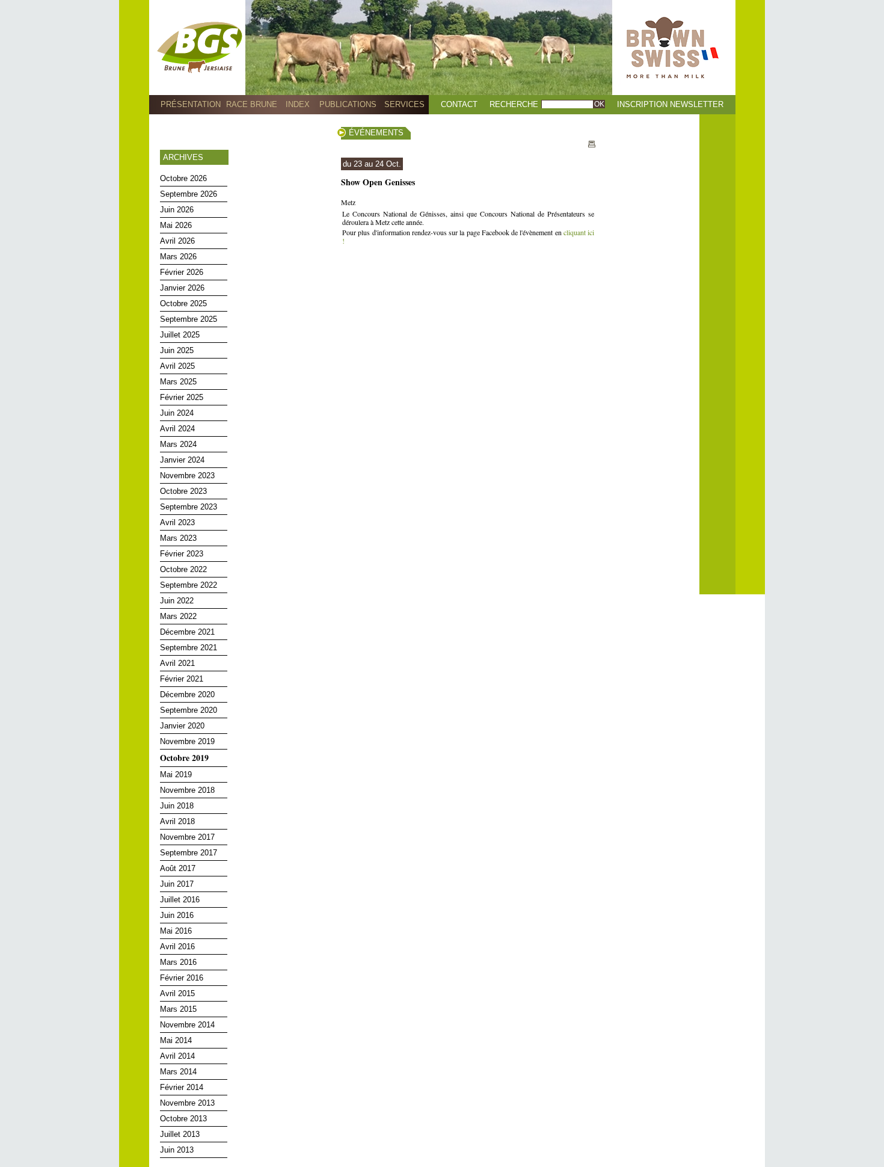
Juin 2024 (177, 412)
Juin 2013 (177, 1149)
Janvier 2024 (182, 459)
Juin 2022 (177, 600)
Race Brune (251, 104)
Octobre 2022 (183, 569)
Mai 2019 (176, 774)
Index (298, 104)
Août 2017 (177, 868)
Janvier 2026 (182, 287)
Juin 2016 (177, 915)
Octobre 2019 (184, 757)
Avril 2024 (177, 428)
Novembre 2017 (187, 837)
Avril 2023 (177, 522)
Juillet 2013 (180, 1134)
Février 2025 (181, 397)
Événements (376, 132)
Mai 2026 (176, 225)
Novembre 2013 (187, 1102)
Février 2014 (181, 1087)
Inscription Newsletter (670, 104)
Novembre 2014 (187, 1024)
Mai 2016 (176, 930)
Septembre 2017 (188, 852)
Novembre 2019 (187, 741)
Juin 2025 (177, 350)
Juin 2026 (177, 209)
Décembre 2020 (187, 694)
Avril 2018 (177, 821)
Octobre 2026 (183, 178)
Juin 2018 (177, 805)
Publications (347, 104)
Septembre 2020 (188, 710)
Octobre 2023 (183, 491)
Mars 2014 (178, 1071)
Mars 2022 (178, 616)
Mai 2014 (176, 1040)
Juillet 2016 (180, 899)
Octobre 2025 (183, 303)
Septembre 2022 (188, 585)
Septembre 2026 (188, 194)
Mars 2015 (178, 1009)
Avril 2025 (177, 366)
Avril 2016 (177, 946)
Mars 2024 (178, 444)
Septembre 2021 (188, 647)
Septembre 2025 (188, 319)
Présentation (191, 104)
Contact (459, 104)
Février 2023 (181, 553)
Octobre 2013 (183, 1118)
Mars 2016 (178, 962)
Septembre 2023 (188, 506)
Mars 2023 (178, 538)
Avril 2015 (177, 993)
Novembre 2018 (187, 790)
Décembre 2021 (187, 631)
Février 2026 (181, 272)
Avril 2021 (177, 663)
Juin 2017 (177, 883)
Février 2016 (181, 977)
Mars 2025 (178, 381)
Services (404, 104)
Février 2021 (181, 678)
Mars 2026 (178, 256)
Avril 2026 (177, 240)
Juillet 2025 (180, 334)
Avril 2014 (177, 1056)
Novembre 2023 (187, 475)
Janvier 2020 (182, 725)
